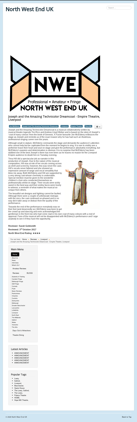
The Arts (15, 327)
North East (15, 315)
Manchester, (19, 385)
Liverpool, (64, 126)
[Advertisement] (68, 33)
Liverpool (15, 313)
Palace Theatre (20, 395)
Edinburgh (15, 303)
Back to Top (126, 417)
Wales (14, 322)
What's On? (16, 265)
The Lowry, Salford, (21, 390)
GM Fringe (15, 284)
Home (15, 254)
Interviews (15, 263)
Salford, (17, 381)
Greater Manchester (18, 305)
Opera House (19, 388)
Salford (14, 320)
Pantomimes (16, 293)
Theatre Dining (18, 335)
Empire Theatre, (76, 126)
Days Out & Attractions (22, 330)
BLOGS (30, 273)
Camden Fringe (17, 279)
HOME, (17, 397)
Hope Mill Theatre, (21, 400)
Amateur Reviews (19, 268)
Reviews (16, 273)
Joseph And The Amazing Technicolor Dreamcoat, (40, 126)
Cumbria (14, 298)
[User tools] (98, 127)
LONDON (15, 310)
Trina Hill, (88, 126)
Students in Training (18, 276)
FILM (13, 288)
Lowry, (16, 378)
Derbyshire (15, 301)
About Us (15, 258)
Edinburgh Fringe (17, 281)
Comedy (14, 286)
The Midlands (16, 317)
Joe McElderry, (14, 126)
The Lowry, (18, 393)
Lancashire (15, 308)
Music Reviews (17, 291)
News (14, 260)
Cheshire (15, 296)
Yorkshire (15, 325)
